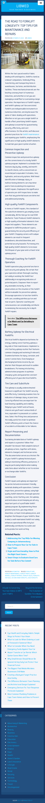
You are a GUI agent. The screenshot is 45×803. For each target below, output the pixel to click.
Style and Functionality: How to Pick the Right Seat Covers (23, 553)
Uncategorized (13, 787)
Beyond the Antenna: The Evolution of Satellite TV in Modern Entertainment (33, 592)
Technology (12, 780)
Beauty (11, 729)
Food (10, 752)
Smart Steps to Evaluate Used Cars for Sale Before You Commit (23, 559)
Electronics (12, 742)
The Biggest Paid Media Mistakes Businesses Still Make (21, 670)
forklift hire (30, 571)
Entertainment (13, 745)
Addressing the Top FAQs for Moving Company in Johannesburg (24, 540)
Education (12, 739)
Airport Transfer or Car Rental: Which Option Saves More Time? (22, 654)
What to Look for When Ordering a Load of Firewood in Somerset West (23, 641)
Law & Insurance (14, 761)
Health (10, 755)
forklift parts (25, 574)
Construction (13, 736)
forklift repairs (16, 576)
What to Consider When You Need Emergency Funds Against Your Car (21, 647)
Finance (11, 748)
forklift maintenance (31, 134)
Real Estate (12, 768)
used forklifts (33, 578)
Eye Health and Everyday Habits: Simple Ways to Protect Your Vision (24, 635)
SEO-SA (19, 800)
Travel (10, 784)
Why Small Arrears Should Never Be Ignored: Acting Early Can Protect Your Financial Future (23, 662)
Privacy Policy (27, 800)
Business (11, 732)
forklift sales (27, 576)
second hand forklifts (19, 578)
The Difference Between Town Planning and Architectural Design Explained (24, 683)
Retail (10, 771)
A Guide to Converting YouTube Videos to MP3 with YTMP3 (12, 590)
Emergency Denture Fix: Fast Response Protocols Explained (23, 689)
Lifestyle (11, 764)
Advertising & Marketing (17, 723)
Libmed (22, 6)
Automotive (16, 571)
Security (11, 774)
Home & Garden (14, 758)
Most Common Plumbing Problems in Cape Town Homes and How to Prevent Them (23, 697)
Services (11, 777)
